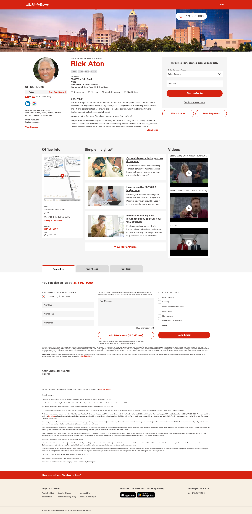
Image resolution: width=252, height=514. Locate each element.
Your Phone (65, 296)
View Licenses (31, 127)
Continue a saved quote (194, 102)
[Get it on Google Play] (146, 495)
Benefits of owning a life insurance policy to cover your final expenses (143, 218)
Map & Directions (54, 221)
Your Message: (106, 301)
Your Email (50, 296)
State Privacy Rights (88, 497)
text (33, 96)
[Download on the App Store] (128, 495)
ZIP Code (172, 84)
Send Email (184, 335)
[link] (37, 4)
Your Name (49, 305)
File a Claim (178, 113)
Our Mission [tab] (92, 269)
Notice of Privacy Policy (67, 497)
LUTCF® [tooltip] (93, 71)
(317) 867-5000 (51, 229)
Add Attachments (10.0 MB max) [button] (126, 335)
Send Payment (211, 113)
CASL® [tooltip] (81, 71)
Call (27, 96)
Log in (220, 5)
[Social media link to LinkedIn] (27, 103)
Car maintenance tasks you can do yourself (144, 160)
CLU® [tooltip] (87, 71)
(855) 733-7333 (86, 356)
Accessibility (85, 493)
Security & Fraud (64, 493)
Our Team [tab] (126, 269)
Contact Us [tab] (58, 269)
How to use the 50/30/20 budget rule (141, 189)
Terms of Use (47, 497)
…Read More (152, 130)
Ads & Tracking (48, 493)
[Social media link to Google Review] (34, 103)
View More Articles (125, 247)
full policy (51, 416)
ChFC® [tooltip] (74, 71)
